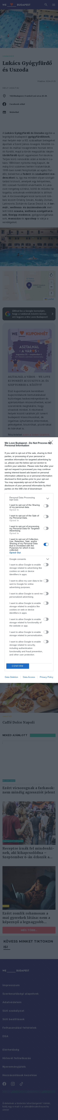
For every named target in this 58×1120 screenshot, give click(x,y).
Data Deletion (11, 677)
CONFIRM (17, 666)
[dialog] (29, 560)
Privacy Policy (46, 677)
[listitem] (29, 498)
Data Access (29, 677)
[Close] (52, 443)
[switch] (46, 505)
